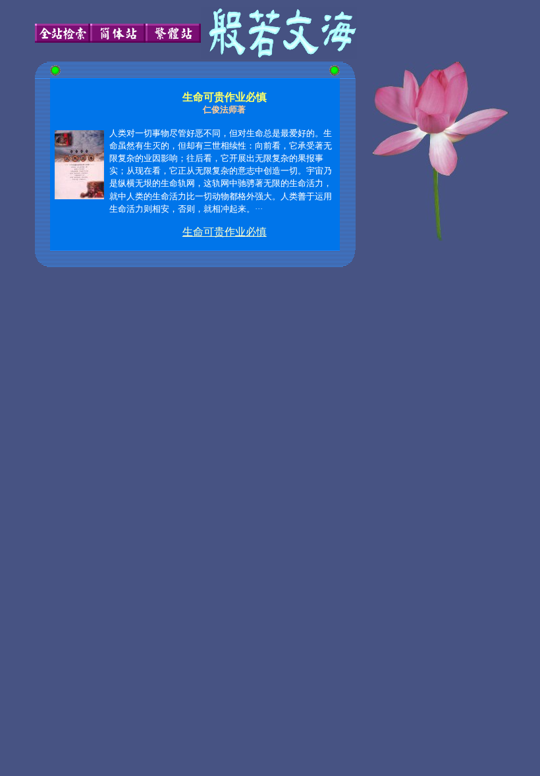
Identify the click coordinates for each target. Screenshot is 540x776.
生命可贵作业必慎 (224, 231)
